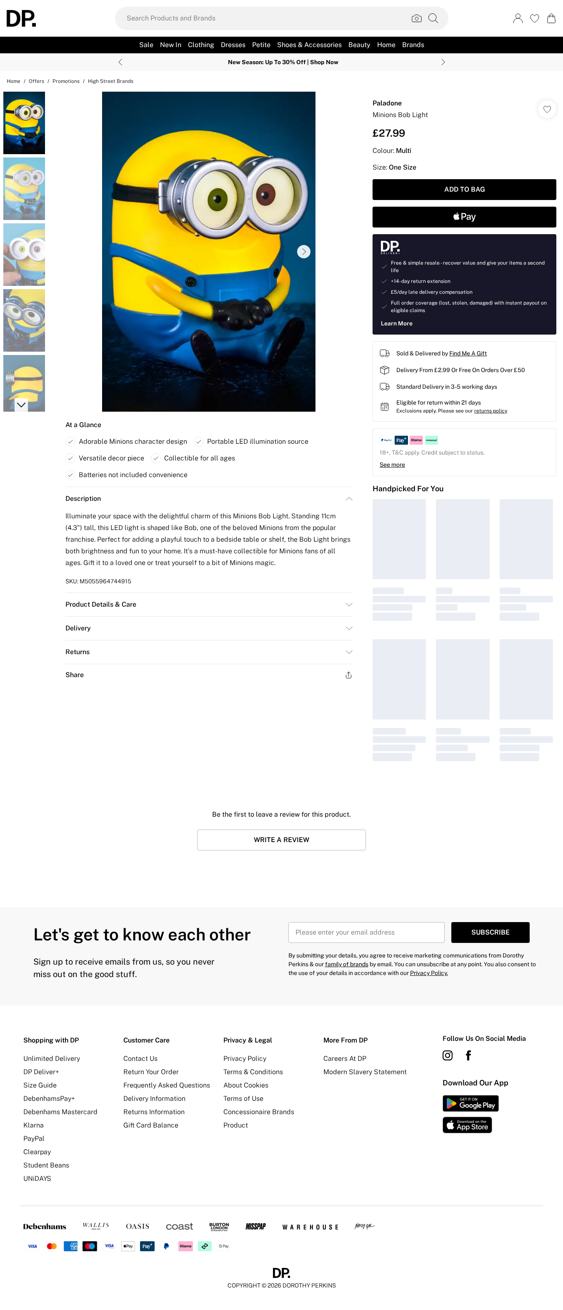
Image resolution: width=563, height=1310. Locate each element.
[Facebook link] (468, 1055)
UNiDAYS (37, 1178)
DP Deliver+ (41, 1072)
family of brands (346, 964)
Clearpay (37, 1152)
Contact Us (140, 1058)
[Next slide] (443, 62)
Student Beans (46, 1165)
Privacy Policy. (429, 973)
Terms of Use (243, 1098)
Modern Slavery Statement (365, 1072)
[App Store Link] (471, 1114)
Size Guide (40, 1085)
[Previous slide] (120, 62)
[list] (208, 252)
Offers (36, 81)
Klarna (33, 1125)
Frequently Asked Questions (166, 1085)
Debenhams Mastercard (60, 1112)
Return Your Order (151, 1072)
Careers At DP (344, 1058)
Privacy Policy (244, 1058)
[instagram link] (448, 1055)
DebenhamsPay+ (49, 1098)
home (13, 81)
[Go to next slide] (303, 251)
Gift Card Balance (150, 1125)
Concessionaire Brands (258, 1112)
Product (235, 1125)
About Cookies (245, 1085)
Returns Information (154, 1112)
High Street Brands (110, 81)
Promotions (66, 81)
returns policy (490, 411)
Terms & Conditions (253, 1072)
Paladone (387, 103)
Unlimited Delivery (51, 1058)
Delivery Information (154, 1098)
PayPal (34, 1138)
